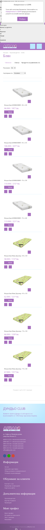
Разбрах (22, 19)
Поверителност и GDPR (13, 12)
